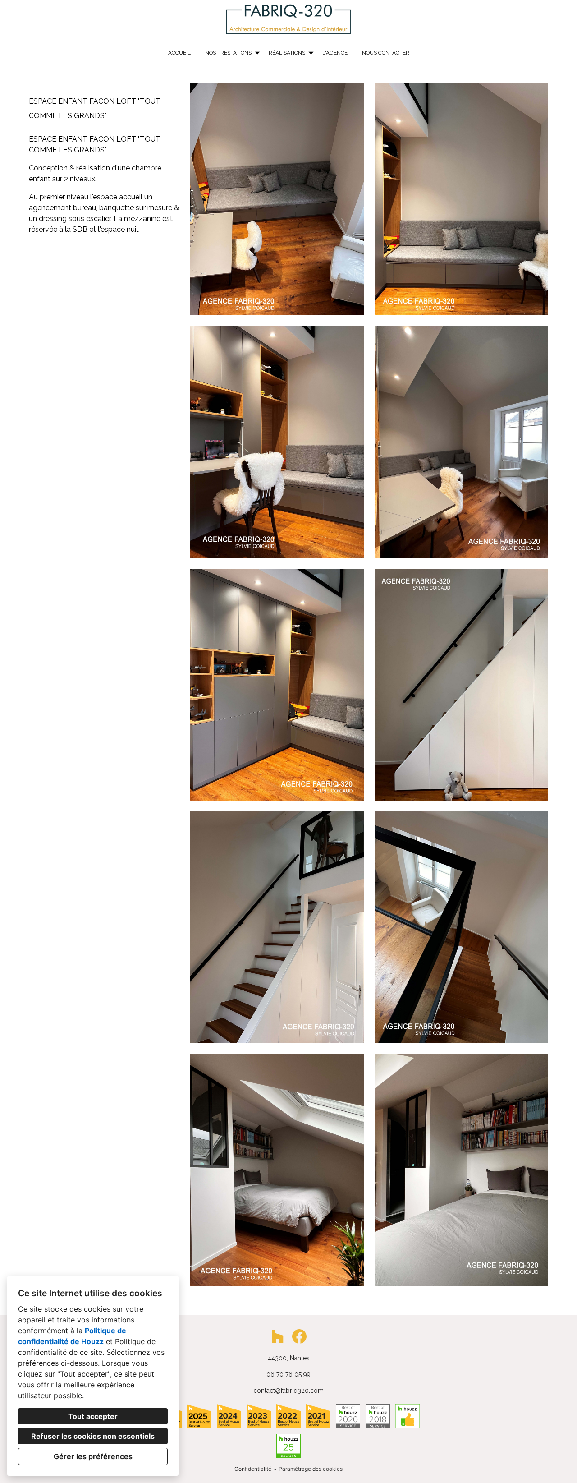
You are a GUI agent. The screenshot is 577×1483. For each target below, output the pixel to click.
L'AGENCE (335, 53)
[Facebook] (299, 1336)
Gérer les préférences (93, 1456)
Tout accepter (93, 1416)
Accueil (179, 53)
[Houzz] (277, 1336)
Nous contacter (385, 53)
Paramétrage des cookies (311, 1468)
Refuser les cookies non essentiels (93, 1436)
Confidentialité (252, 1468)
